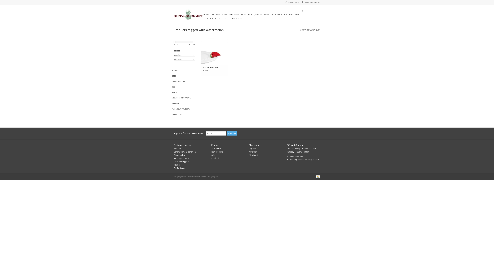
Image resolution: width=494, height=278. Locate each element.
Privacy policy (179, 155)
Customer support (181, 161)
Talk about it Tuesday (214, 19)
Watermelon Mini (210, 67)
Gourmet (215, 14)
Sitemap (177, 165)
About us (177, 148)
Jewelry (258, 14)
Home (206, 14)
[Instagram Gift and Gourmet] (318, 133)
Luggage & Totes (237, 14)
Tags (307, 30)
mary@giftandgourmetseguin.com (304, 159)
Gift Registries (235, 19)
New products (217, 152)
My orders (253, 152)
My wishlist (253, 155)
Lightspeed (214, 177)
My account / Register (312, 2)
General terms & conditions (185, 152)
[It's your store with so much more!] (188, 14)
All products (216, 148)
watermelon (315, 30)
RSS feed (215, 158)
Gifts (224, 14)
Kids (250, 14)
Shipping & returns (181, 158)
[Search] (302, 11)
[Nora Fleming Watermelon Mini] (214, 50)
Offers (214, 155)
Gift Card (294, 14)
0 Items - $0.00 (293, 2)
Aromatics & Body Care (275, 14)
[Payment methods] (317, 177)
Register (252, 148)
